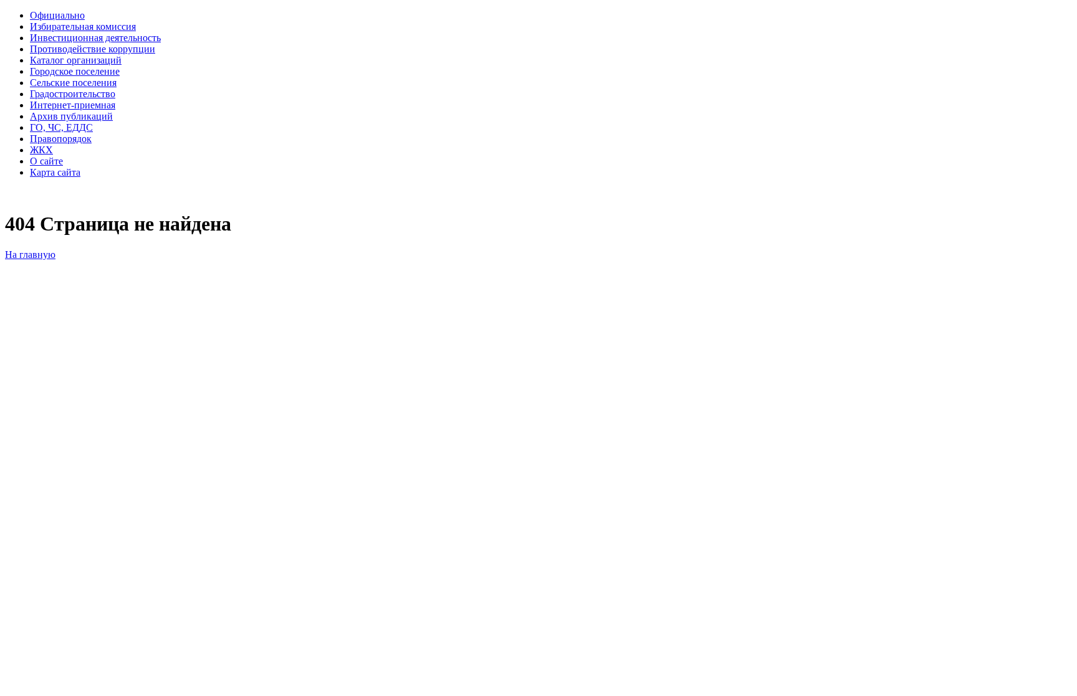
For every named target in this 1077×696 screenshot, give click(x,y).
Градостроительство (72, 93)
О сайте (46, 161)
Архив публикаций (71, 116)
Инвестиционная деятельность (95, 37)
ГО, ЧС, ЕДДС (61, 127)
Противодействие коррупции (92, 49)
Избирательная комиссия (83, 26)
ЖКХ (41, 150)
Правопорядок (61, 138)
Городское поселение (75, 71)
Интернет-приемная (72, 105)
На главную (30, 254)
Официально (57, 15)
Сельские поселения (73, 82)
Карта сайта (55, 172)
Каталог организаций (76, 60)
